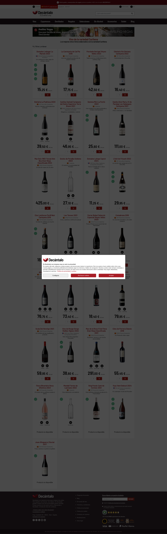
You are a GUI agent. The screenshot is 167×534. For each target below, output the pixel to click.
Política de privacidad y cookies (66, 271)
